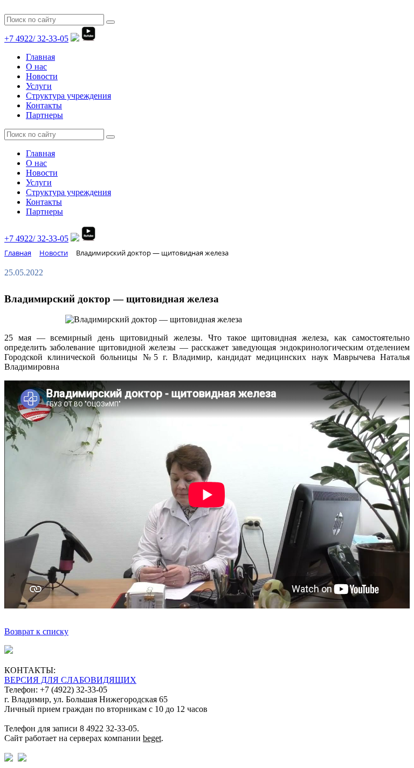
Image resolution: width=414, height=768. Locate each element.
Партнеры (44, 115)
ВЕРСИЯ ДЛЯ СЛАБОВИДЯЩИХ (70, 679)
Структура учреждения (68, 95)
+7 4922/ (36, 38)
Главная (40, 56)
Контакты (44, 105)
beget (152, 738)
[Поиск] (110, 22)
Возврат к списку (36, 631)
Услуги (39, 86)
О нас (36, 66)
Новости (42, 76)
